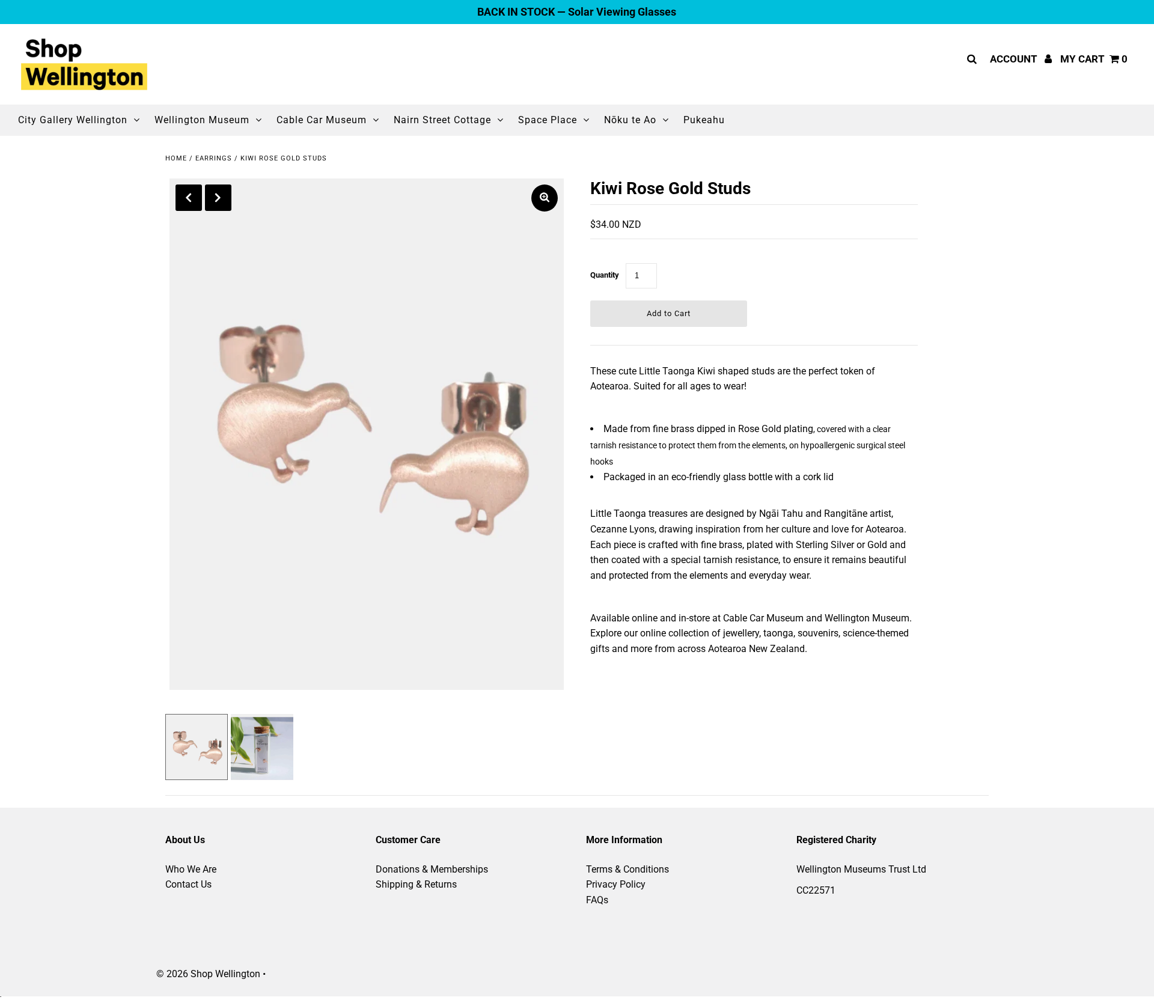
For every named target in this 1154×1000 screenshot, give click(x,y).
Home (176, 158)
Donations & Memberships (432, 869)
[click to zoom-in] (544, 198)
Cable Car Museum (321, 120)
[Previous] (189, 197)
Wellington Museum (201, 120)
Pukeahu (704, 120)
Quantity (604, 274)
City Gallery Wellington (72, 120)
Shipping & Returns (416, 884)
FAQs (597, 900)
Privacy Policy (616, 884)
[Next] (218, 197)
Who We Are (190, 869)
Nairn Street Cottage (442, 120)
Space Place (547, 120)
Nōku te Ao (630, 120)
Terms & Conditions (627, 869)
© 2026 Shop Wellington (208, 974)
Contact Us (188, 884)
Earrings (213, 158)
